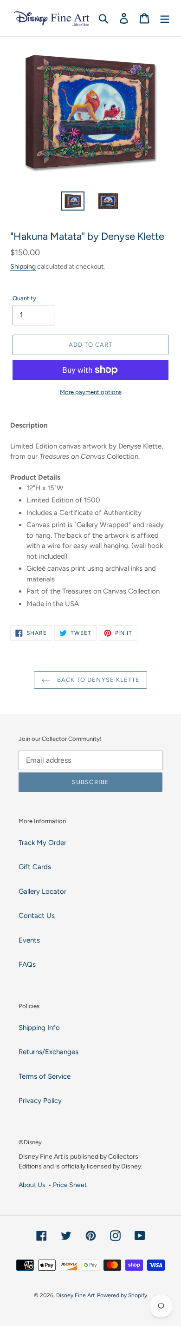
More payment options (91, 392)
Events (29, 940)
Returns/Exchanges (48, 1052)
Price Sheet (70, 1184)
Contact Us (37, 915)
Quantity (24, 298)
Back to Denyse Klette (97, 679)
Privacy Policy (40, 1100)
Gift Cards (35, 867)
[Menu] (165, 18)
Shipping (23, 266)
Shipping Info (39, 1027)
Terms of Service (45, 1076)
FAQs (27, 964)
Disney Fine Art (75, 1295)
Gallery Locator (42, 891)
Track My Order (42, 842)
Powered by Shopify (122, 1295)
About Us (32, 1184)
